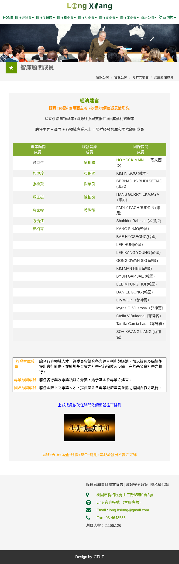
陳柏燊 (89, 197)
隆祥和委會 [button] (65, 17)
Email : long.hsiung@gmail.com (122, 510)
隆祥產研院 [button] (44, 17)
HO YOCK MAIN (131, 160)
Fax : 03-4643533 (111, 518)
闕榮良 (89, 184)
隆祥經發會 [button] (23, 17)
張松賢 (38, 184)
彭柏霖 (38, 229)
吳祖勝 (89, 163)
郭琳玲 (38, 173)
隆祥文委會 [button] (107, 17)
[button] (167, 18)
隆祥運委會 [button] (128, 17)
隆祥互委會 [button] (86, 17)
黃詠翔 (89, 210)
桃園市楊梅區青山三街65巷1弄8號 (124, 495)
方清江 (38, 221)
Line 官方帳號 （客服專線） (119, 502)
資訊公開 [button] (147, 17)
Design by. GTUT (89, 557)
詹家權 (38, 210)
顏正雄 (38, 197)
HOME (8, 17)
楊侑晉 (89, 173)
